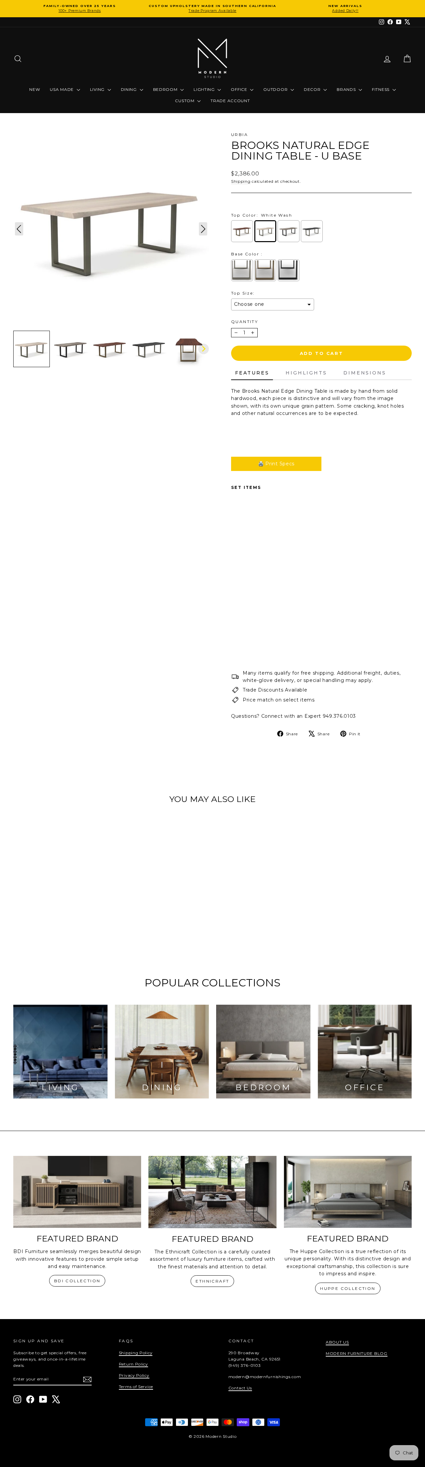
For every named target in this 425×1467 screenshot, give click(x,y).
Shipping (241, 181)
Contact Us (240, 1387)
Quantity (244, 321)
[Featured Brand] (77, 1192)
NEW (34, 89)
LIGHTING (205, 89)
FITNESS (381, 89)
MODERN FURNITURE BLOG (356, 1353)
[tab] (252, 373)
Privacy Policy (134, 1375)
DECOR (313, 89)
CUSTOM (185, 100)
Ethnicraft (212, 1281)
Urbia (239, 134)
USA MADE (62, 89)
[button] (31, 349)
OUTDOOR (276, 89)
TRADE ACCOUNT (230, 100)
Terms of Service (136, 1386)
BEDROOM (166, 89)
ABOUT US (337, 1342)
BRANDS (347, 89)
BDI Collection (77, 1280)
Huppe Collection (347, 1288)
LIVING (98, 89)
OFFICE (239, 89)
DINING (129, 89)
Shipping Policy (136, 1352)
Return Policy (133, 1364)
